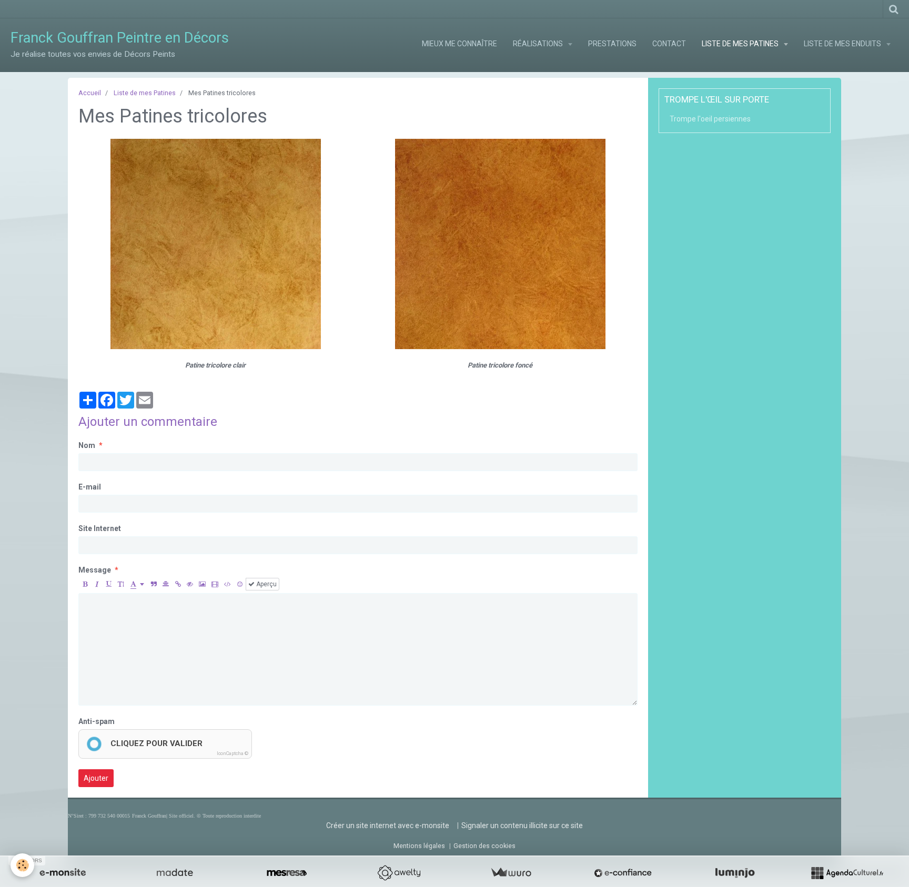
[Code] (227, 584)
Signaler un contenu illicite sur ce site (522, 825)
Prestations (612, 43)
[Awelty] (398, 873)
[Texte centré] (165, 584)
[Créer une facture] (510, 873)
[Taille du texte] (121, 584)
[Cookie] (22, 865)
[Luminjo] (734, 873)
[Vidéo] (214, 584)
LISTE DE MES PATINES (741, 43)
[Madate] (174, 873)
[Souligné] (109, 584)
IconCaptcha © (232, 753)
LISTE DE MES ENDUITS (843, 43)
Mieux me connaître (459, 43)
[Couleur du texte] (137, 584)
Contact (669, 43)
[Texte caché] (190, 584)
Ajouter (96, 778)
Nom (86, 445)
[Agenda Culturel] (846, 873)
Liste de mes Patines (145, 93)
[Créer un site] (62, 873)
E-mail (89, 487)
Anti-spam (96, 721)
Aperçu (266, 584)
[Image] (202, 584)
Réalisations (538, 43)
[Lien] (177, 584)
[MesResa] (286, 873)
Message (94, 570)
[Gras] (84, 584)
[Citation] (153, 584)
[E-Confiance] (622, 873)
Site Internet (99, 528)
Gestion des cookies (484, 846)
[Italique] (96, 584)
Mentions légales (419, 846)
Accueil (89, 93)
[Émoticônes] (240, 584)
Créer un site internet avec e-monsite (387, 825)
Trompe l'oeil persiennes (710, 119)
